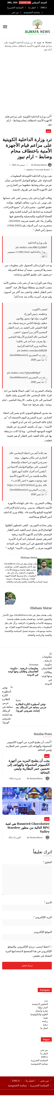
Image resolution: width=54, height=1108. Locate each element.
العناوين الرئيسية (40, 1004)
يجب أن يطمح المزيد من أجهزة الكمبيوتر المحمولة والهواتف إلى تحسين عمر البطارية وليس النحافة (28, 766)
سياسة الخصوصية (32, 12)
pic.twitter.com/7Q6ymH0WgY (23, 372)
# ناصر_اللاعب (20, 480)
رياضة (45, 1021)
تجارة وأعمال (41, 1010)
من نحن (15, 12)
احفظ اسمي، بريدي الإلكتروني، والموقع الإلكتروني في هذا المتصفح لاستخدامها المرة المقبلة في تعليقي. (28, 951)
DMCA (44, 7)
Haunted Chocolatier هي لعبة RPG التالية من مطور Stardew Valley (27, 827)
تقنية (48, 131)
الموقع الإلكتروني (43, 932)
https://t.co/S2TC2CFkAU (21, 485)
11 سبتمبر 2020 (39, 359)
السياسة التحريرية (15, 7)
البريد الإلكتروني (42, 917)
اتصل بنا (32, 7)
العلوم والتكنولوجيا (39, 1014)
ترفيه (45, 1024)
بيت (46, 1000)
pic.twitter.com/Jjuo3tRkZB (32, 350)
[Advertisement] (27, 83)
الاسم (48, 902)
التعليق (47, 862)
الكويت (29, 175)
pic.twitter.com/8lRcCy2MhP (31, 247)
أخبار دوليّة (43, 1007)
